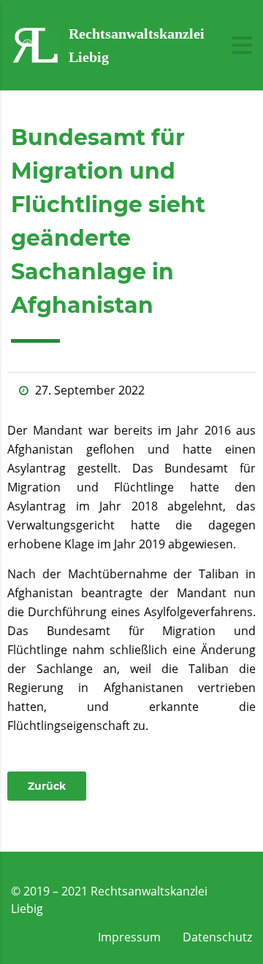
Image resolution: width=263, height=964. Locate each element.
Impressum (129, 937)
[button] (46, 786)
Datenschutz (217, 937)
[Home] (35, 44)
